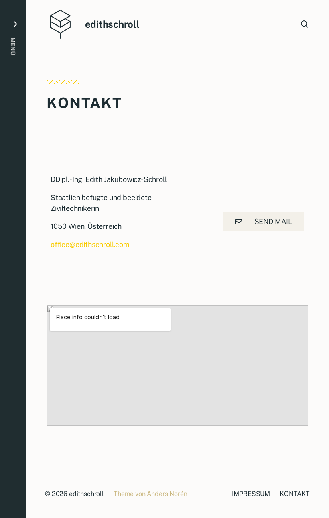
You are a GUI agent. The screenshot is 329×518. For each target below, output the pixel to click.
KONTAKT (295, 494)
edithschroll (112, 24)
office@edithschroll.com (90, 244)
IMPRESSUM (251, 494)
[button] (13, 259)
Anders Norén (167, 494)
